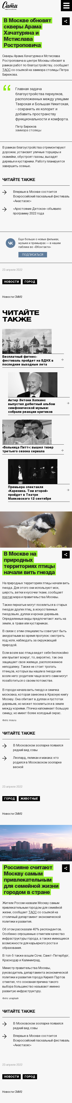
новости (11, 281)
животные (29, 798)
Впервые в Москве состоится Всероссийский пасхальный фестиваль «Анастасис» (41, 196)
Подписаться (32, 254)
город (30, 281)
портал (7, 597)
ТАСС (6, 70)
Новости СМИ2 (12, 296)
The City (10, 5)
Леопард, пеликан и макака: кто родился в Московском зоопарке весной (37, 762)
